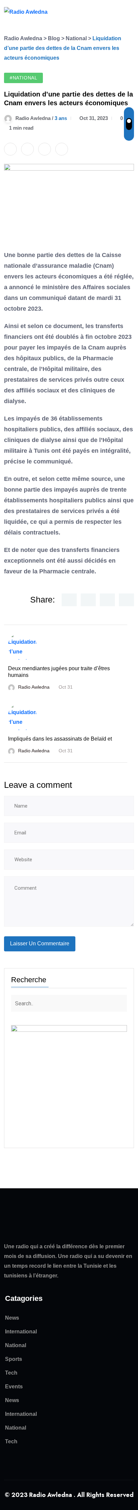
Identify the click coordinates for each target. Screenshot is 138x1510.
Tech (11, 1373)
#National (23, 77)
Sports (13, 1359)
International (21, 1331)
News (12, 1318)
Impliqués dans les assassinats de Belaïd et (60, 739)
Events (14, 1386)
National (15, 1345)
